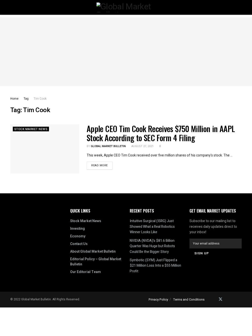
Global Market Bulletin (108, 146)
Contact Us (79, 243)
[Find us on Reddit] (233, 299)
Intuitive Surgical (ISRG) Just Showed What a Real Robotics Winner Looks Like (152, 226)
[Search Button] (239, 7)
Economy (77, 236)
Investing (77, 228)
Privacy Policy (158, 299)
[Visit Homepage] (126, 7)
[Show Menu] (12, 7)
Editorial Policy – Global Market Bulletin (95, 262)
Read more (101, 165)
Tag (26, 98)
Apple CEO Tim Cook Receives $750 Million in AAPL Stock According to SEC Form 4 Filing (161, 133)
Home (14, 98)
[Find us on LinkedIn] (227, 299)
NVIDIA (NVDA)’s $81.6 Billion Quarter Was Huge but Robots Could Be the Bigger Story (152, 246)
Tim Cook (40, 98)
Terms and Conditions (189, 299)
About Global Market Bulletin (93, 251)
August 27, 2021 (142, 146)
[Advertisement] (126, 51)
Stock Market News (30, 129)
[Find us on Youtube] (240, 299)
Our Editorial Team (85, 272)
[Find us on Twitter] (220, 299)
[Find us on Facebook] (213, 299)
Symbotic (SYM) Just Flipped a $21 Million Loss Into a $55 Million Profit (155, 266)
